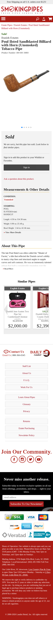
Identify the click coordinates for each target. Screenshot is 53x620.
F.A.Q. (26, 380)
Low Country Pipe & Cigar (39, 569)
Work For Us (26, 387)
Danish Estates (20, 25)
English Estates (17, 288)
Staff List (26, 366)
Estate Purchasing (26, 428)
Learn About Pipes (26, 397)
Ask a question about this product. (19, 179)
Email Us (7, 355)
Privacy (26, 411)
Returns (26, 421)
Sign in (26, 167)
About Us (26, 373)
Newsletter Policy (26, 435)
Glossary (27, 404)
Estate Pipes (6, 25)
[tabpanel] (17, 308)
